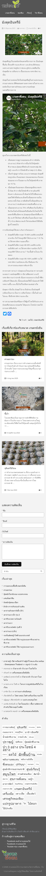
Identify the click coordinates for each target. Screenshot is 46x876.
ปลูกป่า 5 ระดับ (31, 664)
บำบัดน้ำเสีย (22, 737)
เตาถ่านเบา (8, 623)
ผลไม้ (30, 320)
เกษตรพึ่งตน (10, 12)
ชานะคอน (32, 727)
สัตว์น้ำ (37, 774)
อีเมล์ (4, 521)
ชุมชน (39, 727)
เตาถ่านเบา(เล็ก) (10, 631)
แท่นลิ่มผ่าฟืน (9, 598)
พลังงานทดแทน (11, 759)
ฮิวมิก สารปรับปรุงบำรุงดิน (14, 606)
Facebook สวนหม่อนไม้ (16, 843)
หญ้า (30, 779)
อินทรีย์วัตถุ (19, 784)
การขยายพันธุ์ (9, 727)
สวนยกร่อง (9, 359)
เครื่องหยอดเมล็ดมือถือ (21, 672)
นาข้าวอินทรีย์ (31, 732)
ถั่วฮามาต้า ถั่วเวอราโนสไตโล (25, 668)
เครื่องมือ (8, 794)
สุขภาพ (5, 779)
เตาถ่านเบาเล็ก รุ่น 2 (12, 614)
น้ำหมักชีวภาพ (9, 736)
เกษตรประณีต (7, 789)
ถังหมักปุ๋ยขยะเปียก (11, 602)
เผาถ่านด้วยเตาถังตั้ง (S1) (14, 610)
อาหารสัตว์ (8, 783)
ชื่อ (3, 510)
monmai (22, 28)
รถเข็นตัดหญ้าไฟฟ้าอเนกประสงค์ (17, 635)
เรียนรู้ (29, 12)
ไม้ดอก (32, 803)
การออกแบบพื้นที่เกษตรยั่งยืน (15, 586)
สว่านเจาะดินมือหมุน (23, 691)
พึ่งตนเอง (8, 764)
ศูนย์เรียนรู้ (33, 769)
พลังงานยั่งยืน (27, 759)
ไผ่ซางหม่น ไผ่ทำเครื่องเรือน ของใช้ (29, 695)
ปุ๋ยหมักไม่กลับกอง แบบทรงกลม (16, 594)
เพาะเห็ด (20, 793)
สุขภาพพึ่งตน (18, 779)
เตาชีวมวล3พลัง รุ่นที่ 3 (13, 627)
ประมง (31, 737)
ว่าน (37, 764)
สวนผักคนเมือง (24, 773)
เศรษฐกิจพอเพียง (13, 798)
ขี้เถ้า (6, 413)
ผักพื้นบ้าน (27, 754)
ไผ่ (25, 803)
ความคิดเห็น (7, 542)
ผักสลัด (39, 754)
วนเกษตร (30, 764)
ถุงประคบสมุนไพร (30, 699)
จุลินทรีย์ (22, 727)
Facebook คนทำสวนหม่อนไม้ (18, 841)
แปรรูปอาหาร (12, 803)
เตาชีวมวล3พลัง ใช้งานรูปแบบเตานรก (19, 646)
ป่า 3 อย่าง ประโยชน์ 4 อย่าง (19, 748)
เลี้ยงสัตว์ (31, 793)
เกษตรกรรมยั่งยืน (31, 784)
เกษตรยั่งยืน (32, 28)
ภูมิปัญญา (20, 764)
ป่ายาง (5, 754)
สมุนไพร (9, 774)
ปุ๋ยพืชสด (18, 742)
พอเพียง (21, 12)
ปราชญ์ (8, 742)
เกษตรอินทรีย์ (39, 320)
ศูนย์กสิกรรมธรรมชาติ (13, 769)
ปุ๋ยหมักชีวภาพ (32, 741)
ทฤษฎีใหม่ (19, 732)
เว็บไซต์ (5, 531)
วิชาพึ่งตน (39, 12)
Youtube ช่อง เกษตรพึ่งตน (17, 846)
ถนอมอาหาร (8, 732)
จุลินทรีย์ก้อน (10, 468)
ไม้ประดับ (8, 808)
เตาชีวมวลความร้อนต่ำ (13, 619)
